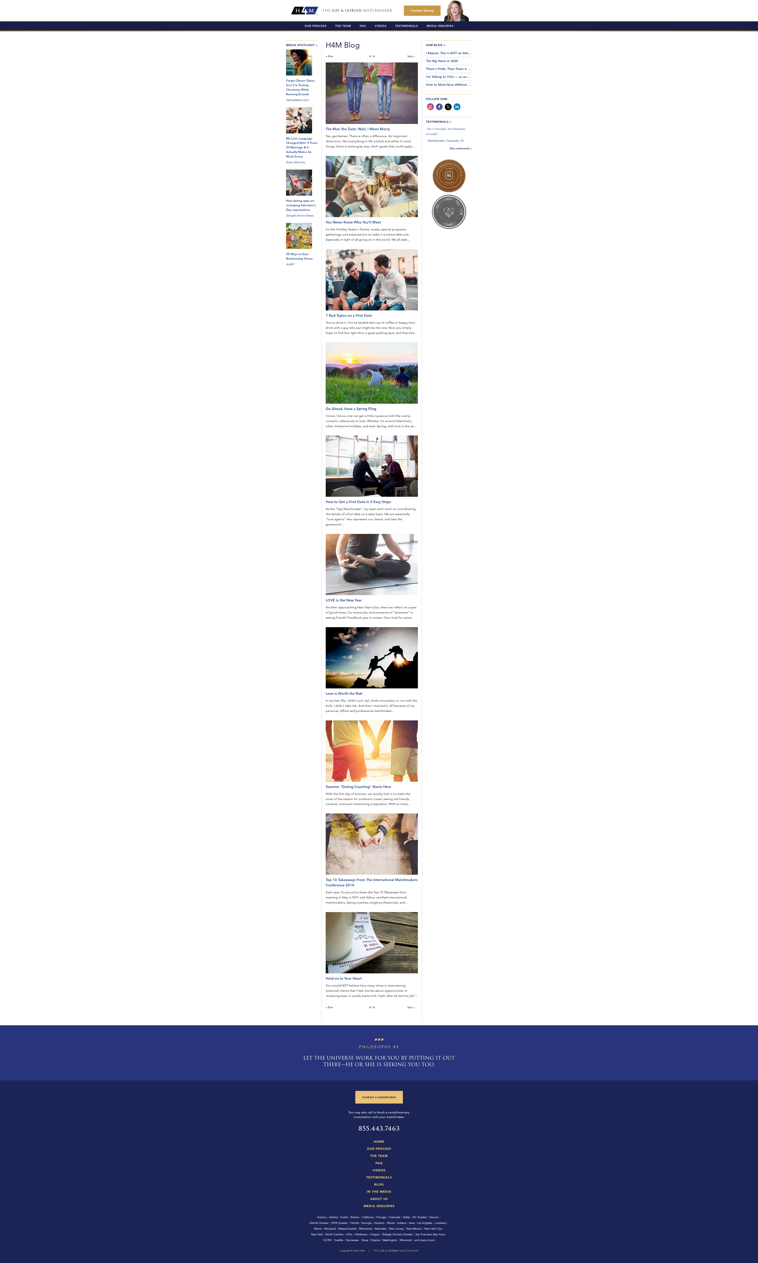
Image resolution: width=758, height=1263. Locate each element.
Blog (379, 1184)
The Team (343, 26)
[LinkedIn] (457, 106)
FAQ (363, 26)
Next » (411, 56)
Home (379, 1141)
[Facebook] (439, 106)
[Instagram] (430, 106)
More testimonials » (460, 148)
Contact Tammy (422, 10)
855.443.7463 (379, 1128)
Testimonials (406, 26)
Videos (381, 26)
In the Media (379, 1191)
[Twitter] (448, 106)
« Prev (329, 56)
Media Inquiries (440, 26)
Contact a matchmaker (379, 1097)
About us (379, 1199)
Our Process (315, 26)
